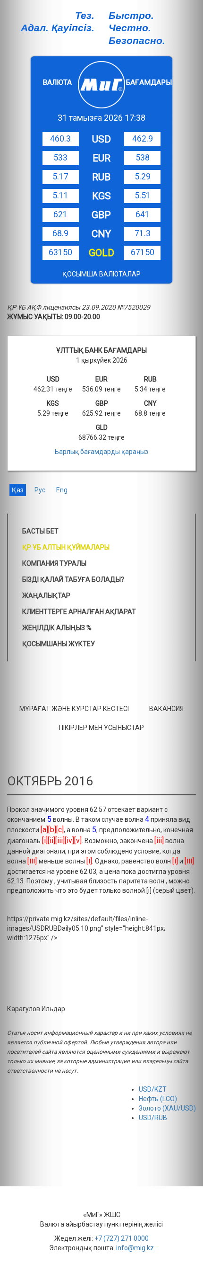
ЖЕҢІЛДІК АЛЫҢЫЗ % (57, 628)
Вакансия (166, 708)
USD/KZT (153, 1089)
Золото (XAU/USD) (167, 1108)
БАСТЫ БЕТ (40, 531)
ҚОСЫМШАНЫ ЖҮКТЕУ (58, 644)
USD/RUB (153, 1117)
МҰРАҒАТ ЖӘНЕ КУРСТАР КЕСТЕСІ (74, 708)
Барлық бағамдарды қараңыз (101, 451)
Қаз (18, 490)
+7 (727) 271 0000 (121, 1238)
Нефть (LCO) (158, 1099)
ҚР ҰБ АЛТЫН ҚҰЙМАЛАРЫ (66, 547)
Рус (39, 490)
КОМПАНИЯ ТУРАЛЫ (54, 563)
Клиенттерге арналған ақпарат (79, 611)
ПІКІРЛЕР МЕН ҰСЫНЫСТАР (101, 727)
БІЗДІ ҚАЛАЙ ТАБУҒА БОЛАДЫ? (73, 579)
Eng (62, 490)
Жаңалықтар (46, 595)
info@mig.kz (135, 1248)
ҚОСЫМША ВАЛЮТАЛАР (101, 274)
